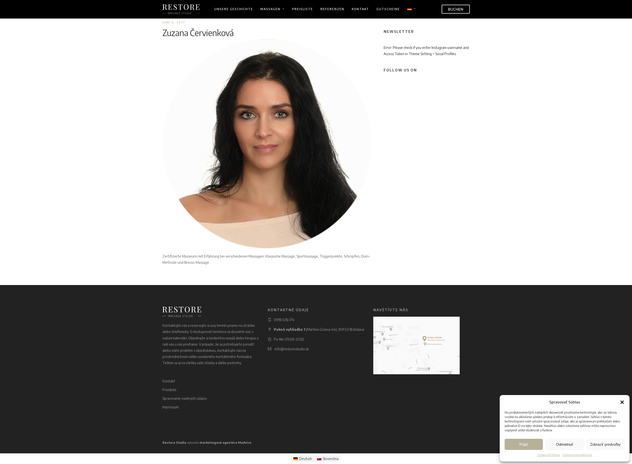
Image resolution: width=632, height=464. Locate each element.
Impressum (170, 407)
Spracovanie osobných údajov (184, 398)
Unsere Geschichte (233, 9)
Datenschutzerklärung (577, 455)
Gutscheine (388, 9)
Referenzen (332, 9)
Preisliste (302, 9)
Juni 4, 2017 (173, 22)
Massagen (270, 9)
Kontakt (360, 9)
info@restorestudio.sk (292, 349)
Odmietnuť (564, 444)
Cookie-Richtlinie (548, 455)
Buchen (455, 9)
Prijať (523, 444)
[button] (622, 402)
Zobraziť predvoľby (605, 444)
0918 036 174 (284, 320)
